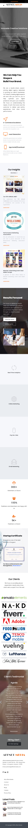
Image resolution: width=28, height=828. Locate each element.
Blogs (5, 787)
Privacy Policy (7, 793)
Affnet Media (18, 825)
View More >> (14, 173)
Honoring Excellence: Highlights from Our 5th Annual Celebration (16, 802)
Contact (6, 782)
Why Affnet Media (8, 779)
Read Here (16, 565)
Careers (6, 790)
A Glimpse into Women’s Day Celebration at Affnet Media (14, 813)
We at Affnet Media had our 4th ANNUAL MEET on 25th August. (15, 808)
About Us (6, 785)
